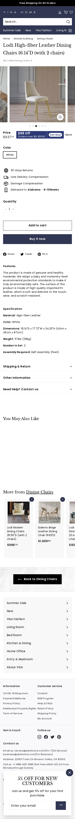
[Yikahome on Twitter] (52, 737)
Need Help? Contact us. (21, 389)
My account (45, 718)
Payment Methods (14, 698)
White (10, 155)
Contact (42, 693)
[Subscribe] (61, 805)
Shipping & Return (16, 366)
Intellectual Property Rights (19, 708)
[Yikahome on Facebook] (46, 737)
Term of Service (13, 713)
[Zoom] (60, 117)
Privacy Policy (11, 703)
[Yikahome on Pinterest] (59, 737)
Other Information (16, 378)
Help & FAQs (45, 703)
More (68, 135)
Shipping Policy (47, 713)
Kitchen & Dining (23, 38)
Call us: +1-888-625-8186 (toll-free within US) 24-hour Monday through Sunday (36, 766)
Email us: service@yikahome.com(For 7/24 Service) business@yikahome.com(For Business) (35, 752)
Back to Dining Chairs (40, 579)
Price (7, 133)
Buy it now (37, 239)
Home (6, 38)
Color (7, 147)
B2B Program (46, 698)
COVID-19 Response (15, 693)
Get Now (55, 135)
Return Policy (46, 708)
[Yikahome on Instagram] (39, 737)
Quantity (10, 201)
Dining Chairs (45, 38)
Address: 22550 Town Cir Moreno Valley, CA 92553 (34, 759)
